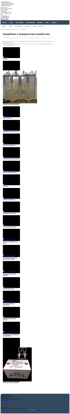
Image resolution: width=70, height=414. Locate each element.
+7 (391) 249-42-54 (5, 16)
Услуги (11, 22)
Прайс (47, 22)
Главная (4, 22)
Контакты (40, 22)
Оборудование (30, 22)
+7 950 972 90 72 (4, 17)
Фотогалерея (19, 22)
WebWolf (39, 409)
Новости (53, 22)
